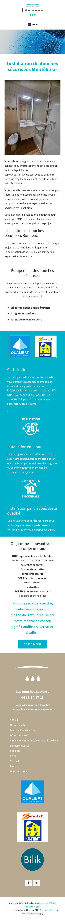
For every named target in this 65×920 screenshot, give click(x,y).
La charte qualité (19, 745)
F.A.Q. (13, 756)
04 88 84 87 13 (32, 697)
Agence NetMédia (46, 903)
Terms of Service (30, 913)
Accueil (14, 720)
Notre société (18, 725)
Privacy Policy (48, 910)
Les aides (15, 750)
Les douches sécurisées (23, 730)
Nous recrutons (18, 771)
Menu (35, 24)
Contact (14, 761)
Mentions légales (32, 906)
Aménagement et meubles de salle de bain (34, 740)
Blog (12, 766)
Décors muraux (18, 735)
